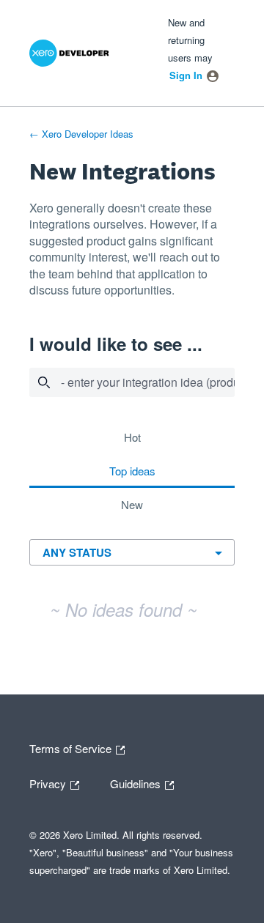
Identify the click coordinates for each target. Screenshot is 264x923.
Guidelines (137, 782)
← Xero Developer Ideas (81, 134)
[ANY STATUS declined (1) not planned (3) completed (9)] (132, 552)
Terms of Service (71, 747)
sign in (185, 75)
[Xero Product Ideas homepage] (85, 53)
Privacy (58, 782)
